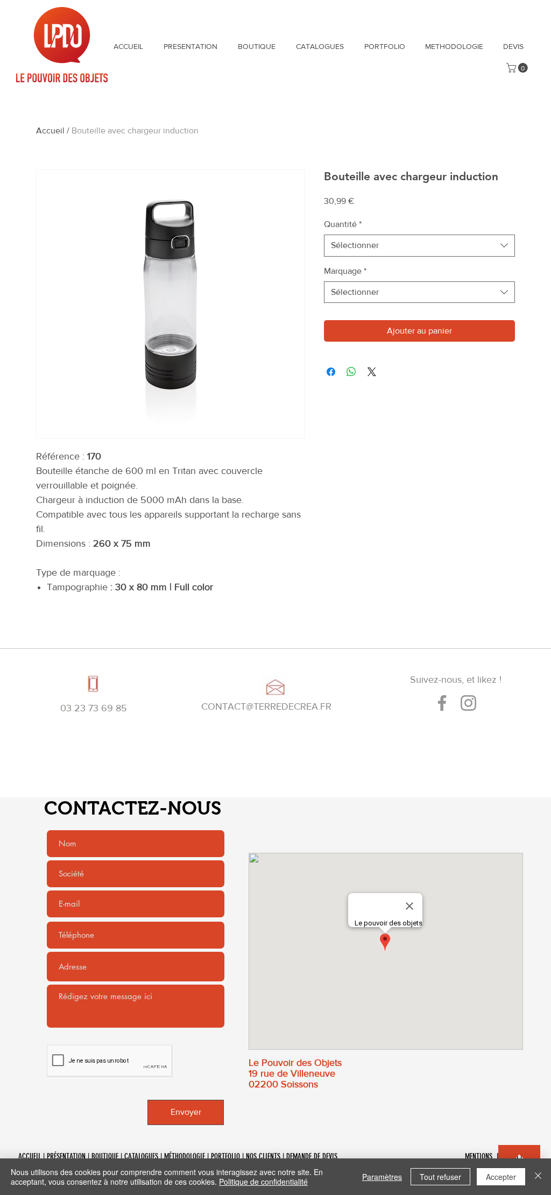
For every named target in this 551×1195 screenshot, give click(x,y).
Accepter (501, 1176)
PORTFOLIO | (228, 1156)
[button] (518, 68)
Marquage (345, 270)
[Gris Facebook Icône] (442, 702)
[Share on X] (371, 371)
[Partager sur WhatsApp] (351, 371)
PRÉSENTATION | (69, 1156)
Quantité (343, 224)
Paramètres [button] (382, 1176)
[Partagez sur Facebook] (330, 371)
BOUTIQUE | (107, 1156)
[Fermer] (538, 1176)
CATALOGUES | (144, 1156)
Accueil (50, 130)
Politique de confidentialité (263, 1181)
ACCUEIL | (32, 1156)
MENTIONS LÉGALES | (494, 1156)
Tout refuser (440, 1176)
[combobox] (419, 245)
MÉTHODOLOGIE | (187, 1156)
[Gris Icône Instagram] (468, 702)
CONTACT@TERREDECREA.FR (266, 706)
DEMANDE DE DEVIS (313, 1156)
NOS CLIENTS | (266, 1156)
